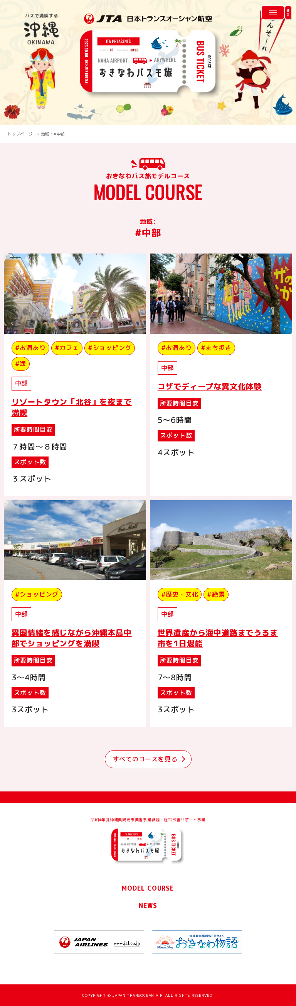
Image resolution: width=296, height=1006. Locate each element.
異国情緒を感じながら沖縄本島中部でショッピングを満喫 (72, 638)
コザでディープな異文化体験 (210, 386)
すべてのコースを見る (145, 759)
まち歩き (218, 347)
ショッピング (112, 347)
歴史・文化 (182, 594)
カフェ (69, 347)
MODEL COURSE (148, 888)
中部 (21, 383)
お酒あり (32, 347)
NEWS (148, 905)
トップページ (20, 134)
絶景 (218, 594)
